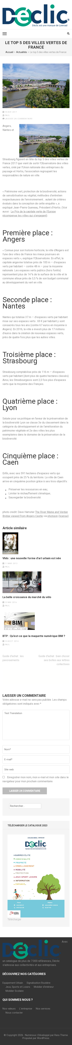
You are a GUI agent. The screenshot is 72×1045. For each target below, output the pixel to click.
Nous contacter (14, 1012)
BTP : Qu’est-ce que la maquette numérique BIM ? (34, 636)
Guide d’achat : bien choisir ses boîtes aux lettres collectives (54, 660)
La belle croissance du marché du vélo (27, 597)
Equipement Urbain (13, 982)
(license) (63, 516)
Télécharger (14, 919)
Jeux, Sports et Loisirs (18, 986)
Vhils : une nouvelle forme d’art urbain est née (32, 558)
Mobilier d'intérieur (44, 986)
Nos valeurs (9, 1008)
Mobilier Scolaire (15, 990)
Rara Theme (61, 1035)
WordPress (43, 1038)
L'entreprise (25, 1008)
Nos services (43, 1008)
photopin (53, 516)
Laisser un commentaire (18, 119)
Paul (7, 115)
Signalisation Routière (38, 982)
